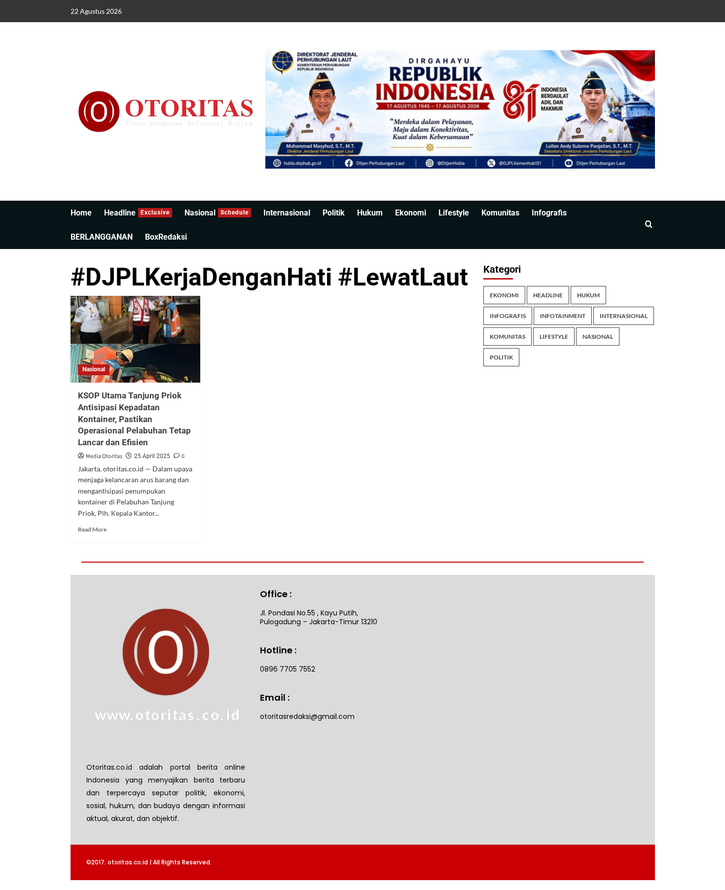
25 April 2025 (152, 456)
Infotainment (562, 316)
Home (81, 212)
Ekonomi (410, 212)
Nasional (216, 212)
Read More (92, 529)
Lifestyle (453, 212)
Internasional (286, 212)
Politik (334, 212)
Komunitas (500, 212)
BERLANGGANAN (102, 237)
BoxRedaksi (166, 237)
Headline (137, 212)
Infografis (549, 212)
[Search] (649, 224)
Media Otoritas (104, 456)
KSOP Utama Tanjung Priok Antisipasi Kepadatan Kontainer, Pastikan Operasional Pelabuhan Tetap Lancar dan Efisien (134, 419)
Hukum (370, 212)
